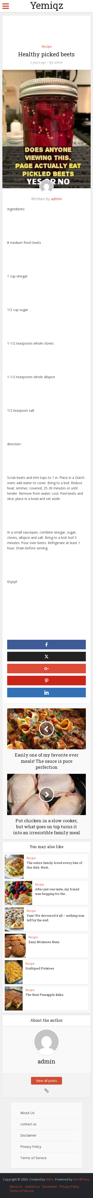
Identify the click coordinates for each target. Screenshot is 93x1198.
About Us (27, 1112)
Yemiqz (46, 5)
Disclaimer (28, 1135)
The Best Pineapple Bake (44, 994)
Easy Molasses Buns (44, 942)
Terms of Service (33, 1158)
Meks (50, 1179)
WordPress (81, 1179)
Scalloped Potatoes (40, 968)
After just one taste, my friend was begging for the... (57, 891)
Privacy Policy (30, 1146)
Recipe (46, 46)
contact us (28, 1124)
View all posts (46, 1080)
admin (58, 62)
